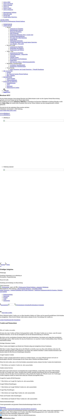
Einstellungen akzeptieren (20, 409)
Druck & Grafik (7, 14)
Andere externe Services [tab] (6, 368)
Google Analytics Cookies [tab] (7, 355)
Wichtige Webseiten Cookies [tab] (7, 343)
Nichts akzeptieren (31, 409)
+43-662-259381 (4, 20)
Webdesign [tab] (3, 272)
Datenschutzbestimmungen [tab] (7, 401)
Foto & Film (6, 15)
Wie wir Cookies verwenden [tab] (7, 330)
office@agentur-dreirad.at (24, 288)
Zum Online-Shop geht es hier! (8, 110)
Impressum (3, 407)
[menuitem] (33, 12)
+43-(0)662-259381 (37, 288)
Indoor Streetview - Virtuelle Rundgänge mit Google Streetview (17, 290)
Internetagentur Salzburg (9, 12)
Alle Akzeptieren (15, 320)
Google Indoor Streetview (10, 17)
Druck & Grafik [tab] (4, 280)
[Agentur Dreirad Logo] (12, 21)
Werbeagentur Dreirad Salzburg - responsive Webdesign (33, 287)
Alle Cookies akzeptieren (6, 409)
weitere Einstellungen (5, 320)
